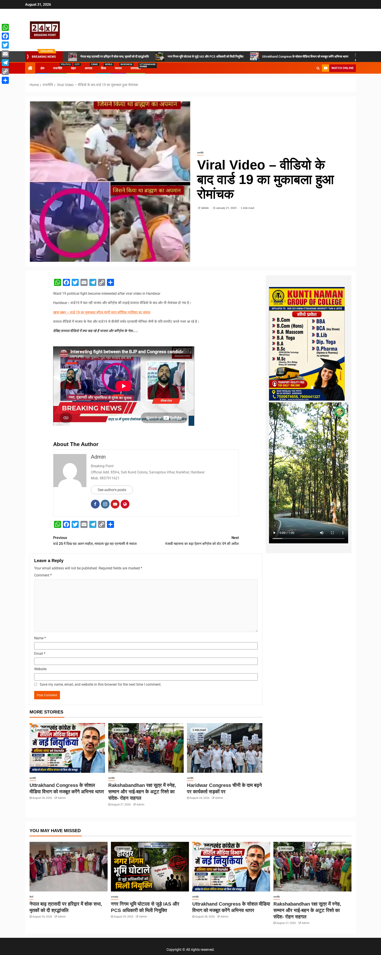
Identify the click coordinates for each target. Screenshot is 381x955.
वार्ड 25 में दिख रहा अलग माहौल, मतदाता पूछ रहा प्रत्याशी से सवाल (95, 541)
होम (42, 68)
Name (40, 638)
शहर (73, 68)
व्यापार (118, 68)
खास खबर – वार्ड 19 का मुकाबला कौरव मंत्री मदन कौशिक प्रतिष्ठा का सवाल (101, 312)
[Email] (5, 53)
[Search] (318, 68)
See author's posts (112, 490)
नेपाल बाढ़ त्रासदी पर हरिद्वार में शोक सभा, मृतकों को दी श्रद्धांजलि (114, 56)
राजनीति (57, 68)
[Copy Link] (5, 71)
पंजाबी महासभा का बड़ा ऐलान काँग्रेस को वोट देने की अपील (202, 541)
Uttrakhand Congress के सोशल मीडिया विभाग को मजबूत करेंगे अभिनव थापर (305, 56)
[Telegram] (5, 62)
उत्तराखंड (136, 68)
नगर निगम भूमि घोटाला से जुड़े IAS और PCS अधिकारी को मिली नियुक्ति (205, 56)
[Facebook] (5, 36)
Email (39, 653)
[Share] (5, 80)
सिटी (31, 897)
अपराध (88, 68)
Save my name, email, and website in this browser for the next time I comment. (100, 684)
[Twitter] (5, 45)
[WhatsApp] (5, 27)
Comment (43, 575)
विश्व (103, 68)
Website (40, 669)
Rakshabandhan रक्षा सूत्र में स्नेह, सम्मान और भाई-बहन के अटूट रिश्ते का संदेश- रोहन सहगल (142, 791)
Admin (205, 208)
